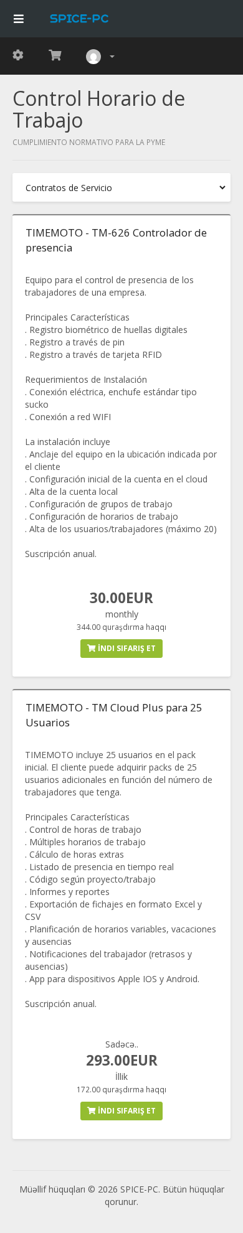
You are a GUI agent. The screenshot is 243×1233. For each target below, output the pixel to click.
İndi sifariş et (126, 648)
